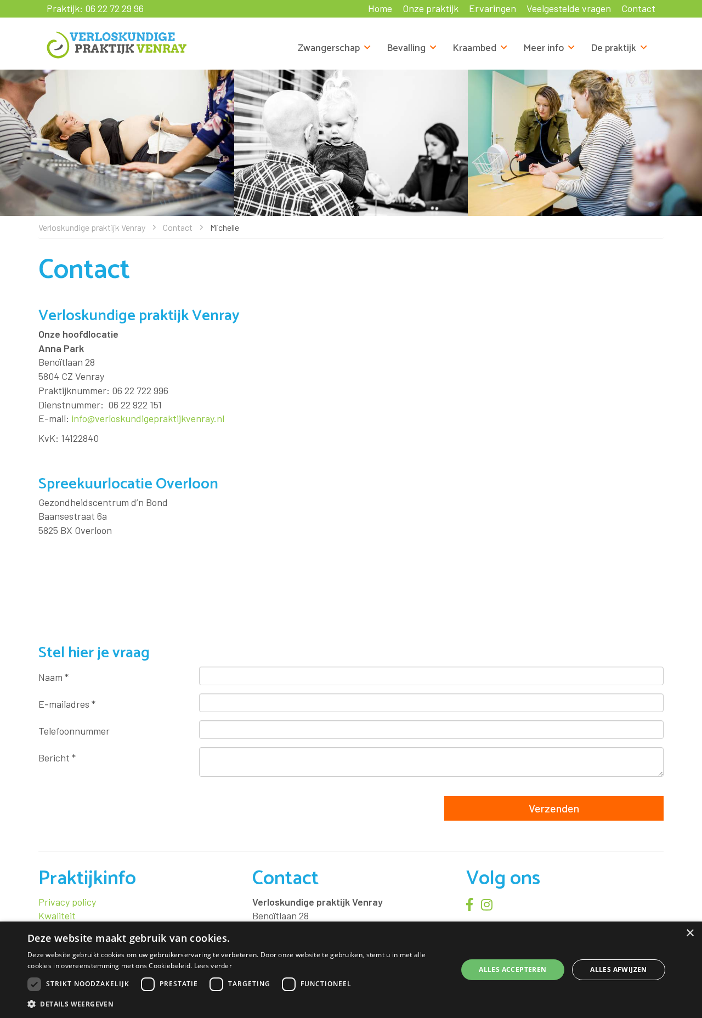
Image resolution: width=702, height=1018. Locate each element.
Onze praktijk (430, 8)
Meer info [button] (543, 48)
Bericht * (57, 758)
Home (380, 8)
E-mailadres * (66, 704)
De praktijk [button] (613, 48)
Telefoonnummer (74, 731)
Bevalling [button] (406, 48)
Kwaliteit (57, 915)
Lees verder (213, 965)
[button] (236, 1003)
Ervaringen (492, 8)
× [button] (690, 933)
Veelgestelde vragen (568, 8)
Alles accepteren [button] (512, 969)
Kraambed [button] (474, 48)
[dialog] (351, 970)
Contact (638, 8)
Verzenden (554, 808)
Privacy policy (67, 902)
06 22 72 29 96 (114, 8)
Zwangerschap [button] (329, 48)
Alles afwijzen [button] (618, 969)
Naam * (53, 677)
